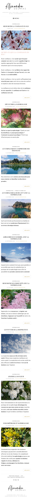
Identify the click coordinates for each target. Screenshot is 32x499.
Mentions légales (14, 475)
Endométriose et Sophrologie (16, 423)
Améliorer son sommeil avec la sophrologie (16, 238)
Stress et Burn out (20, 190)
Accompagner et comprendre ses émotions (16, 150)
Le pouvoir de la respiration (16, 330)
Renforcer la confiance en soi (16, 26)
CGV (22, 475)
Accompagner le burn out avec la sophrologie (16, 194)
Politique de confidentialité (16, 477)
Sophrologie (16, 146)
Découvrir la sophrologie (16, 104)
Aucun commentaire (19, 28)
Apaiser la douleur (16, 376)
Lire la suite (27, 97)
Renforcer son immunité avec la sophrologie (16, 284)
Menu (16, 18)
